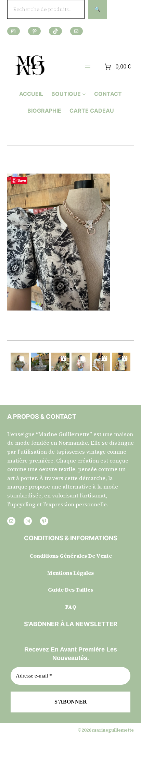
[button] (20, 362)
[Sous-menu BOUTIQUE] (84, 94)
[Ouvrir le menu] (88, 66)
